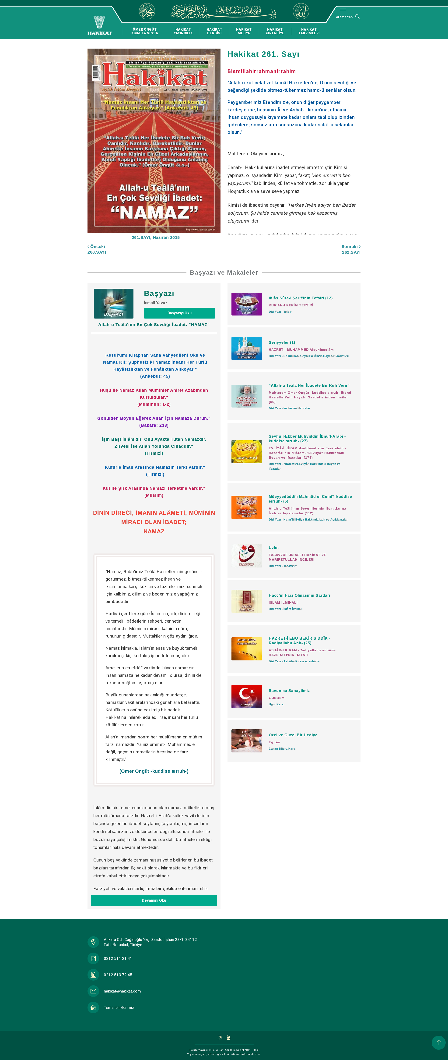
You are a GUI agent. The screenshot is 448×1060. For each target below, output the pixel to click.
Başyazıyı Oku (180, 313)
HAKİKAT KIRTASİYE (275, 31)
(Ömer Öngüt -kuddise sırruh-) (154, 771)
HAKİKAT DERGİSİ (214, 31)
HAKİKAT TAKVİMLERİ (309, 31)
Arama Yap (344, 17)
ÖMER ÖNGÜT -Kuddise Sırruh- (145, 31)
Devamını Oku (154, 900)
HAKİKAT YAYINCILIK (183, 31)
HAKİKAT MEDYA (244, 31)
